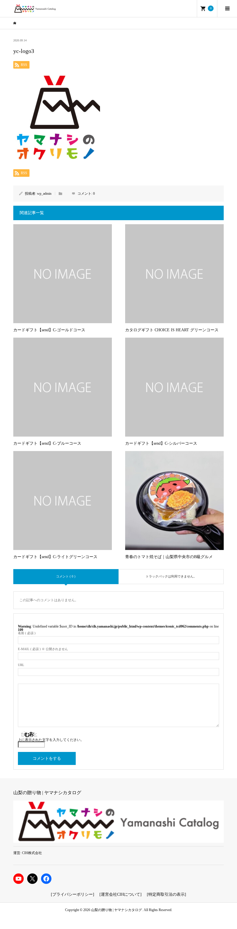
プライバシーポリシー (72, 894)
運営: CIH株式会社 (27, 853)
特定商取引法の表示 (166, 894)
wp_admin (44, 194)
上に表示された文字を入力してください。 (51, 740)
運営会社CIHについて (120, 894)
